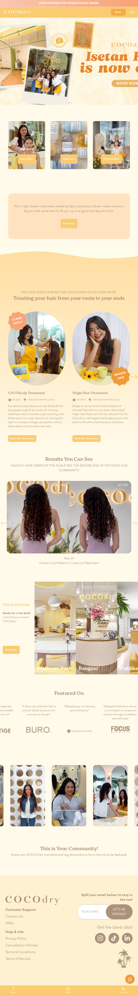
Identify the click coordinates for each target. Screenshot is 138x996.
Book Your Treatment (22, 438)
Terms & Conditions (20, 952)
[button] (66, 102)
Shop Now (69, 159)
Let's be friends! (119, 912)
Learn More (26, 159)
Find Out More (111, 159)
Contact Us (14, 916)
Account (123, 992)
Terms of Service (17, 959)
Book (118, 12)
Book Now (69, 223)
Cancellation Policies (21, 945)
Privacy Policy (16, 939)
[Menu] (132, 12)
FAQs (9, 923)
